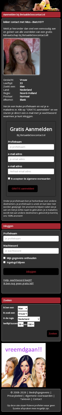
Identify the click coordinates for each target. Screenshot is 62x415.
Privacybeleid (14, 395)
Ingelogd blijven (15, 262)
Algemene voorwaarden (39, 395)
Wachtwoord (10, 245)
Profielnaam (15, 141)
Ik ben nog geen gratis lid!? (18, 283)
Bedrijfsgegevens (39, 392)
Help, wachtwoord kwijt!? (17, 280)
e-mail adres (15, 154)
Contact (37, 399)
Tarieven (25, 399)
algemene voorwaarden (38, 178)
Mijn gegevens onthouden (20, 258)
